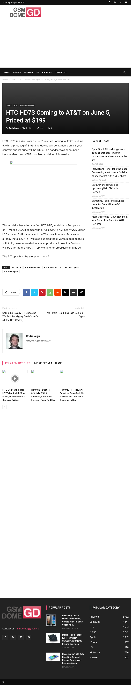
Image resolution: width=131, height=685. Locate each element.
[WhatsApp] (50, 292)
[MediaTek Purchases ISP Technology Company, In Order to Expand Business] (53, 638)
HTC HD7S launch (32, 267)
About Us (47, 72)
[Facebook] (109, 2)
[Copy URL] (81, 292)
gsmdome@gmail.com (28, 628)
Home (7, 72)
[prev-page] (4, 407)
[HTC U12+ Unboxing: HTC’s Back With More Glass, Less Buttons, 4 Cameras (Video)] (14, 378)
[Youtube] (126, 2)
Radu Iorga (14, 128)
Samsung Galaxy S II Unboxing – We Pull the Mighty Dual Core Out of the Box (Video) (21, 316)
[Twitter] (120, 2)
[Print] (73, 292)
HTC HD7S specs (11, 271)
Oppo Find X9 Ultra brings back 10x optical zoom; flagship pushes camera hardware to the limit (109, 154)
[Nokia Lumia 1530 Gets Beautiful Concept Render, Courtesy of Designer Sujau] (53, 657)
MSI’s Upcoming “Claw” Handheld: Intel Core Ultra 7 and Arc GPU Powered (110, 220)
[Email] (65, 292)
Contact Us (60, 72)
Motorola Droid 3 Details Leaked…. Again (66, 314)
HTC (15, 105)
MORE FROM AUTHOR (48, 363)
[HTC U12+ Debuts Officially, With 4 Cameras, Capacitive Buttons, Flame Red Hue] (43, 378)
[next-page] (10, 407)
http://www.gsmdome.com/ (38, 341)
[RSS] (114, 2)
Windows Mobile (27, 105)
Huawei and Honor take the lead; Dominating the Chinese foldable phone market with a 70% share (109, 172)
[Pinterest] (42, 292)
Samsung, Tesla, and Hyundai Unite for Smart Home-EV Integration (108, 204)
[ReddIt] (57, 292)
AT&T (14, 79)
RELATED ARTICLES (17, 363)
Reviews (17, 72)
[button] (124, 72)
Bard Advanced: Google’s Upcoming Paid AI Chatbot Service (106, 188)
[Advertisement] (65, 43)
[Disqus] (43, 459)
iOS (37, 72)
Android (28, 72)
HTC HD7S (16, 267)
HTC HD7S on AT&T (52, 267)
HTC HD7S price (71, 267)
